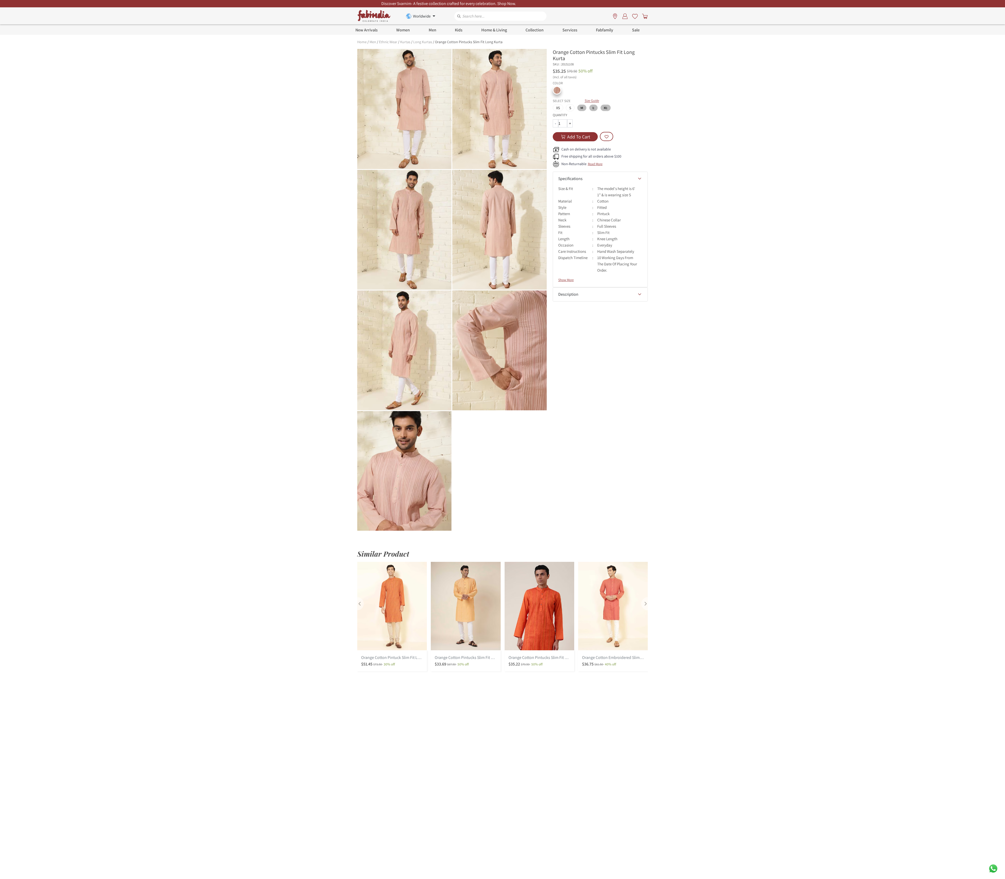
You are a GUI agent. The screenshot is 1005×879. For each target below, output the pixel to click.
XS (558, 107)
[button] (557, 90)
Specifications (570, 178)
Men (373, 42)
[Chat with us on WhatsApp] (993, 868)
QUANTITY (560, 115)
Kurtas (405, 42)
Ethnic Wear (388, 42)
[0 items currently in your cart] (644, 16)
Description (568, 294)
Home (362, 42)
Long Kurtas (422, 42)
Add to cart (578, 137)
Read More (595, 164)
